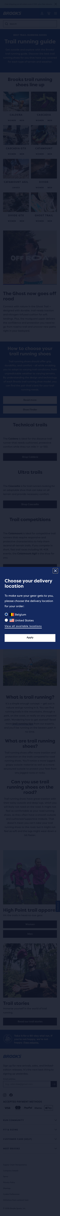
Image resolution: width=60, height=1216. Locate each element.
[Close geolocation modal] (55, 570)
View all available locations (23, 626)
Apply (30, 637)
